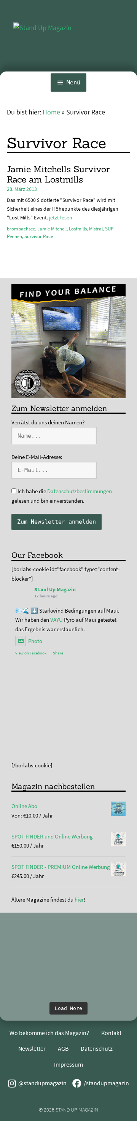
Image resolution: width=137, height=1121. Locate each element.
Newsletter (32, 1048)
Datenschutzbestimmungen (79, 491)
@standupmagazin (42, 1083)
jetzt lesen (60, 217)
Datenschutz (97, 1048)
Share (58, 653)
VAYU (56, 619)
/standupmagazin (106, 1083)
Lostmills (78, 229)
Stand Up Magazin (55, 589)
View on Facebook (30, 653)
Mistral (96, 229)
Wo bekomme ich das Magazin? (49, 1033)
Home (51, 112)
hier (79, 899)
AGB (63, 1048)
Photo (35, 641)
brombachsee (21, 229)
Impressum (68, 1064)
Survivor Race (38, 236)
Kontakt (111, 1033)
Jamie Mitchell (52, 229)
